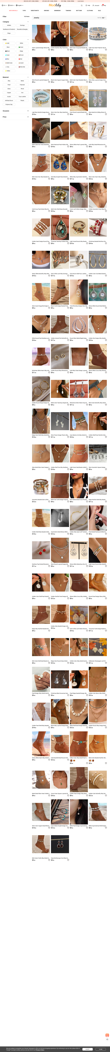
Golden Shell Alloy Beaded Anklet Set (41, 532)
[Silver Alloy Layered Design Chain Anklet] (98, 66)
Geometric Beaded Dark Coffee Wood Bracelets (44, 499)
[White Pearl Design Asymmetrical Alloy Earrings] (79, 811)
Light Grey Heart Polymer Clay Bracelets (99, 47)
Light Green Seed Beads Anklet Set (79, 467)
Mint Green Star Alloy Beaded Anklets (42, 177)
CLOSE (100, 1049)
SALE (99, 10)
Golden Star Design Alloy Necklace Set (99, 338)
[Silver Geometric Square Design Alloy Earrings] (98, 453)
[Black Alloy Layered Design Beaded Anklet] (60, 711)
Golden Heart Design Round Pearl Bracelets (43, 241)
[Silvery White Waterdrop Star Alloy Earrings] (79, 550)
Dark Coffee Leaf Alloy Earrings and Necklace (63, 273)
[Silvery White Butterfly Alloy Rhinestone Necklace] (41, 259)
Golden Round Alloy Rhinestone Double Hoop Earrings (65, 370)
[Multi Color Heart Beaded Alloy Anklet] (79, 66)
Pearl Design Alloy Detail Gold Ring (41, 693)
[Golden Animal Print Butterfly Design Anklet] (60, 324)
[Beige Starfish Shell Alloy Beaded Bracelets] (98, 485)
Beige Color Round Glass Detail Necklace (61, 661)
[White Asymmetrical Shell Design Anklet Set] (98, 811)
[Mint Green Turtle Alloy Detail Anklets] (41, 844)
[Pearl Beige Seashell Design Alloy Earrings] (79, 679)
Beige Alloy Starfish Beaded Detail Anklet (42, 628)
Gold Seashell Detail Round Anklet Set (61, 758)
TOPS (24, 10)
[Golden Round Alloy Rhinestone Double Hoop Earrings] (60, 356)
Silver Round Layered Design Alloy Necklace (43, 80)
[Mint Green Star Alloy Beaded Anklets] (41, 162)
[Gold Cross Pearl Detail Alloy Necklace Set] (41, 195)
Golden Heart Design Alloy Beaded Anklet (81, 793)
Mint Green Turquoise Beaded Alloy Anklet (81, 47)
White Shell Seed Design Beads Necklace (80, 725)
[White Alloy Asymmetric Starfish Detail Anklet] (79, 162)
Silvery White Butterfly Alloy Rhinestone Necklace (45, 273)
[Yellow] (71, 760)
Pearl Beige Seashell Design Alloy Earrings (81, 693)
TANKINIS (68, 10)
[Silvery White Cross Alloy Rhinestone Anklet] (98, 356)
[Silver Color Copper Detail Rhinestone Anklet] (41, 811)
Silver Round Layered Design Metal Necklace (62, 564)
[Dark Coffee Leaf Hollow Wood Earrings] (79, 614)
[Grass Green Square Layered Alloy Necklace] (60, 779)
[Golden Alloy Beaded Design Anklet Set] (60, 613)
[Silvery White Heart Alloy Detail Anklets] (41, 743)
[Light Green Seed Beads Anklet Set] (79, 453)
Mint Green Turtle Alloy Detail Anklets (41, 858)
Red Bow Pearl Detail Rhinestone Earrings (43, 564)
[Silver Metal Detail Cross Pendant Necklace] (79, 485)
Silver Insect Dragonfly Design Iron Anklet (43, 306)
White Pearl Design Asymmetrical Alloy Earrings (82, 825)
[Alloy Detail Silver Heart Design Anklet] (41, 453)
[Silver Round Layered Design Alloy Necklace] (41, 66)
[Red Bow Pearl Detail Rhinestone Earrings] (41, 550)
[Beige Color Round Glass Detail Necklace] (60, 647)
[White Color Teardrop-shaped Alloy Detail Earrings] (60, 388)
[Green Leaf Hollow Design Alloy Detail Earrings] (79, 195)
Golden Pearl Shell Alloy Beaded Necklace (43, 725)
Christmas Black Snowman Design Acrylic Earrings (64, 693)
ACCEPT (88, 1049)
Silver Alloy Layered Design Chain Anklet (99, 80)
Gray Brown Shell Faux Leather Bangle (80, 273)
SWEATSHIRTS (35, 10)
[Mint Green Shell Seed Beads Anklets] (41, 647)
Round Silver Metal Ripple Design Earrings (81, 338)
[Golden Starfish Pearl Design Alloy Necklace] (60, 582)
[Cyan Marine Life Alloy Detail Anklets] (79, 421)
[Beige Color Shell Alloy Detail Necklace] (41, 421)
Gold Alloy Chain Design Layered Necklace (81, 370)
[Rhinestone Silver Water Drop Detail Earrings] (79, 388)
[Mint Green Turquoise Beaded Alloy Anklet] (79, 33)
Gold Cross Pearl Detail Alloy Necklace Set (43, 209)
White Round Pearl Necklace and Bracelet (43, 338)
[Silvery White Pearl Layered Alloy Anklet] (79, 130)
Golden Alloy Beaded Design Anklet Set (61, 626)
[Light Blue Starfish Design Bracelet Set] (41, 98)
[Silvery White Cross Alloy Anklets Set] (79, 582)
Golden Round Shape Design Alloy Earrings (43, 402)
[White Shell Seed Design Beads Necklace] (79, 711)
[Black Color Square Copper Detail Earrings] (60, 66)
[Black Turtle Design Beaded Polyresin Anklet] (60, 292)
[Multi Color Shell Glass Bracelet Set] (60, 195)
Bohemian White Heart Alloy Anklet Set (42, 370)
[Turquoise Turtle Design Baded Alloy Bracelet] (98, 614)
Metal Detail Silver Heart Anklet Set (41, 793)
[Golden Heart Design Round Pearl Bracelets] (41, 227)
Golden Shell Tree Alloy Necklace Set (60, 467)
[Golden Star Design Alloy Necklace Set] (98, 324)
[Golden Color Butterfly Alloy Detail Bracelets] (98, 779)
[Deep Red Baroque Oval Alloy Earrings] (60, 844)
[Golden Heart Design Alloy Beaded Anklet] (79, 779)
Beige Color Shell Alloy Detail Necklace (42, 435)
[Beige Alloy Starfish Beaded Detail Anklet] (41, 614)
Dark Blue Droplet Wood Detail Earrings (61, 177)
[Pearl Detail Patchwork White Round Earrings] (98, 518)
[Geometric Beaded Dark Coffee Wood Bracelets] (41, 485)
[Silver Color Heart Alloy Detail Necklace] (98, 162)
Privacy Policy (40, 1050)
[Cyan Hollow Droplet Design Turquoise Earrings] (60, 811)
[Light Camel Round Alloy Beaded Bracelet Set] (79, 227)
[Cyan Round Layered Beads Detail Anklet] (79, 98)
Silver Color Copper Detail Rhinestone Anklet (43, 825)
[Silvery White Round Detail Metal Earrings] (98, 292)
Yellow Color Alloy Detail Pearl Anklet (79, 758)
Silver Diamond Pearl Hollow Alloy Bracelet (62, 144)
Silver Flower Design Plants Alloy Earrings (62, 435)
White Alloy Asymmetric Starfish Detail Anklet (82, 177)
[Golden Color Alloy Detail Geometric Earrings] (79, 647)
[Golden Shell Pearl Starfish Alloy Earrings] (98, 421)
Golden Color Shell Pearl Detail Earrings (42, 596)
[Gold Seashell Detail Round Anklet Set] (60, 743)
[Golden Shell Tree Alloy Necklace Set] (60, 453)
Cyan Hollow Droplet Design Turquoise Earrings (63, 825)
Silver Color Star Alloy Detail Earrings (60, 112)
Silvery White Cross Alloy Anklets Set (79, 596)
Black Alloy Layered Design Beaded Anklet (62, 725)
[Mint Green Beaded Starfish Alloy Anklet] (98, 743)
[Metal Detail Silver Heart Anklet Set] (41, 779)
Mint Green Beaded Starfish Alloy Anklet (99, 758)
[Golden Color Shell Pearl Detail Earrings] (41, 582)
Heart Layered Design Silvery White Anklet (43, 47)
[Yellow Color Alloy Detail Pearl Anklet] (79, 743)
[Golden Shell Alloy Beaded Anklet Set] (41, 518)
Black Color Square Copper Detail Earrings (62, 80)
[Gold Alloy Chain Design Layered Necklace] (79, 356)
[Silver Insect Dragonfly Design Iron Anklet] (41, 292)
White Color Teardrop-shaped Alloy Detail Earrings (64, 402)
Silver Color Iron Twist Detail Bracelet (41, 144)
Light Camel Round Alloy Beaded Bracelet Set (82, 241)
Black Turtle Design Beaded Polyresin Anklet (62, 306)
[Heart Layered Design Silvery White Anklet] (41, 33)
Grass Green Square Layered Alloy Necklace (62, 793)
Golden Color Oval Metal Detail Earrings (99, 273)
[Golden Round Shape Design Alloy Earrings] (41, 388)
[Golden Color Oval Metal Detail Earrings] (98, 259)
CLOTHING (90, 10)
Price (4, 117)
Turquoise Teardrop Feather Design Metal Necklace (64, 241)
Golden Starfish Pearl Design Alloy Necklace (62, 596)
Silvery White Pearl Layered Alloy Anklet (80, 144)
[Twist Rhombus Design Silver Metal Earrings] (79, 292)
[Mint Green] (74, 760)
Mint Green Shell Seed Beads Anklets (41, 661)
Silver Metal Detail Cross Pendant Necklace (81, 499)
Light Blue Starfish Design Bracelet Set (42, 112)
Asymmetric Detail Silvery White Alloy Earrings (63, 532)
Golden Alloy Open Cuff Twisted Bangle (80, 532)
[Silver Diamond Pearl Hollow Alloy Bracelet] (60, 130)
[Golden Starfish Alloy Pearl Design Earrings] (60, 33)
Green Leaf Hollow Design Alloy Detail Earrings (82, 209)
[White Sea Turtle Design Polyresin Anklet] (60, 485)
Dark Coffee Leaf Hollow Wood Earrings (80, 628)
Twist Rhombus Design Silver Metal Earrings (81, 306)
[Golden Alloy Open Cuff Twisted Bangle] (79, 518)
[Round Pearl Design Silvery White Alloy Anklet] (98, 582)
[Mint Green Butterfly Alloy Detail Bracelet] (98, 388)
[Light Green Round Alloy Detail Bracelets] (98, 550)
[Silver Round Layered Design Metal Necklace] (60, 550)
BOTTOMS (79, 10)
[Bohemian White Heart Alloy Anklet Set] (41, 356)
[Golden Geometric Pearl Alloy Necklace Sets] (98, 195)
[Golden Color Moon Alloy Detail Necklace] (98, 679)
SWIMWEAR (57, 10)
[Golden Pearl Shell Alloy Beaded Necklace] (41, 711)
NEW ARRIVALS (13, 10)
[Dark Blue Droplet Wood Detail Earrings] (60, 162)
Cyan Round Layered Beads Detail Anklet (80, 112)
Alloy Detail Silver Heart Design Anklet (42, 467)
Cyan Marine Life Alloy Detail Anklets (79, 435)
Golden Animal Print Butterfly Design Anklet (62, 338)
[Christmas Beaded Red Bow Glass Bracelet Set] (98, 227)
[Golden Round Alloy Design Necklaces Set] (98, 711)
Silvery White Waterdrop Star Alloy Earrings (81, 564)
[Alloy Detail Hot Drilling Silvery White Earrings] (98, 98)
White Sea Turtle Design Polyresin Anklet (61, 499)
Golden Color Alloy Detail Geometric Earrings (81, 661)
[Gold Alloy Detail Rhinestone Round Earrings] (98, 130)
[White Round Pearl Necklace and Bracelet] (41, 324)
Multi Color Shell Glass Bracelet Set (60, 209)
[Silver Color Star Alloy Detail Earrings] (60, 98)
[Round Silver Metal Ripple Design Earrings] (79, 324)
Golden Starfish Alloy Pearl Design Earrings (62, 47)
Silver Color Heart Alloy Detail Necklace (99, 177)
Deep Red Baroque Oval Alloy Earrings (61, 858)
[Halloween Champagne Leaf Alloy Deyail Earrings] (98, 647)
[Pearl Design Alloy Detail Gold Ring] (41, 679)
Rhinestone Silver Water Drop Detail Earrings (81, 402)
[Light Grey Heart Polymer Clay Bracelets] (98, 33)
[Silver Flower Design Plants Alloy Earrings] (60, 421)
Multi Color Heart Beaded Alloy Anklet (80, 80)
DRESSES (46, 10)
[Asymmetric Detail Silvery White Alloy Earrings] (60, 518)
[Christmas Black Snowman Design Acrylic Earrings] (60, 679)
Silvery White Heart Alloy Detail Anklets (42, 758)
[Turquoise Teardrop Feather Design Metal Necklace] (60, 227)
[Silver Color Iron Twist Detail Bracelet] (41, 130)
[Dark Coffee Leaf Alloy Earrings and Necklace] (60, 259)
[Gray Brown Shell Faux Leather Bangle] (79, 259)
